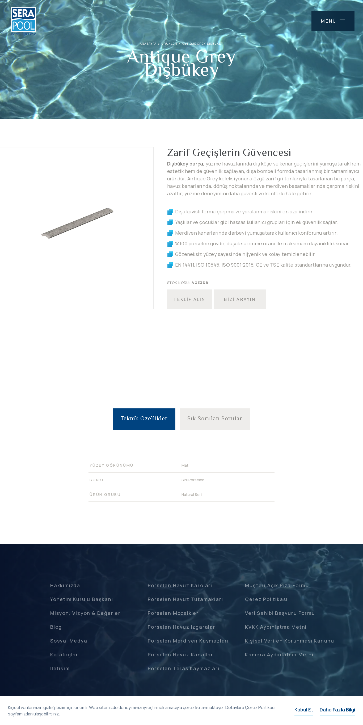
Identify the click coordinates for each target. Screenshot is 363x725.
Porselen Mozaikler (173, 613)
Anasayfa (148, 43)
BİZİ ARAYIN (240, 299)
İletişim (60, 668)
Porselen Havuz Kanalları (181, 654)
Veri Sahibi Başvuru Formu (280, 613)
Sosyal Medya (68, 640)
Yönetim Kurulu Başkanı (81, 599)
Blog (56, 626)
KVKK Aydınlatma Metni (276, 626)
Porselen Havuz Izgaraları (182, 626)
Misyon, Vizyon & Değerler (85, 613)
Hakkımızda (65, 585)
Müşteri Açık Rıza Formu (277, 585)
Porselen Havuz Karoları (180, 585)
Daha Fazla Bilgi (337, 709)
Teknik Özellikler (144, 419)
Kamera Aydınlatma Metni (279, 654)
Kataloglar (64, 654)
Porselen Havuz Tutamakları (185, 599)
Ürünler (169, 43)
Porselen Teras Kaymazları (184, 668)
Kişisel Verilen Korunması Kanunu (289, 640)
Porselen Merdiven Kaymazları (188, 640)
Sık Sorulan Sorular (214, 419)
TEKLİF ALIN (189, 299)
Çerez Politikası (266, 599)
